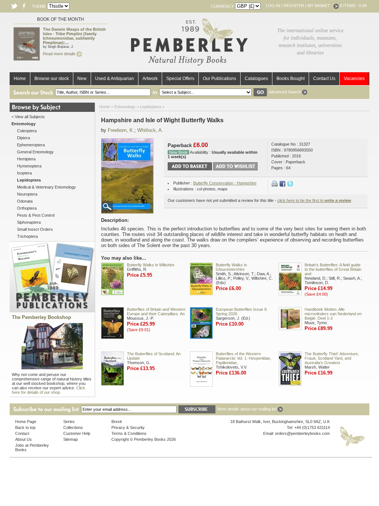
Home (20, 78)
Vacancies (354, 78)
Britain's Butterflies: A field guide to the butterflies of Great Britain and (333, 269)
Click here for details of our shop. (48, 390)
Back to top (25, 427)
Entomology (124, 106)
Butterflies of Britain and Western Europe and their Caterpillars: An (156, 311)
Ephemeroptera (31, 145)
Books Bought (290, 78)
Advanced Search (285, 92)
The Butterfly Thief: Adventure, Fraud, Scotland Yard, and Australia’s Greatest (332, 358)
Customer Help (76, 433)
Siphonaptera (29, 222)
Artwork (150, 78)
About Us (23, 439)
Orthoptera (27, 208)
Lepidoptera (150, 106)
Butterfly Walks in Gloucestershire (231, 267)
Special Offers (180, 78)
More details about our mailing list (247, 409)
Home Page (25, 421)
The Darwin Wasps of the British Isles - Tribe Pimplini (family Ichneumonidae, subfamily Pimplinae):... (74, 36)
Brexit (116, 421)
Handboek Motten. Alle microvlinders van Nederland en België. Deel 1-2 (333, 313)
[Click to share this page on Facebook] (282, 185)
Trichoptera (27, 236)
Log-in (273, 5)
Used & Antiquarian (114, 78)
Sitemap (70, 439)
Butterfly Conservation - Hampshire (224, 183)
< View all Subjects (28, 116)
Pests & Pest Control (35, 215)
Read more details (60, 53)
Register (294, 5)
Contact (22, 433)
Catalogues (256, 78)
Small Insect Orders (35, 229)
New (82, 78)
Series (69, 421)
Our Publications (219, 78)
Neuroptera (27, 194)
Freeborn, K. (121, 130)
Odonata (25, 201)
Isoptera (24, 173)
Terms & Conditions (129, 433)
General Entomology (35, 152)
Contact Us (324, 78)
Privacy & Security (128, 427)
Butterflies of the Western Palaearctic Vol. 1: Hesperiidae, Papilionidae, (243, 358)
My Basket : (320, 5)
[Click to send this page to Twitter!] (290, 185)
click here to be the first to (314, 200)
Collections (73, 427)
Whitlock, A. (150, 130)
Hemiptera (26, 159)
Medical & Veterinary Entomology (46, 187)
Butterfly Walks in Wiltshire (150, 265)
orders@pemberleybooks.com (302, 433)
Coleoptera (27, 131)
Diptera (23, 138)
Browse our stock (51, 78)
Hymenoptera (29, 166)
